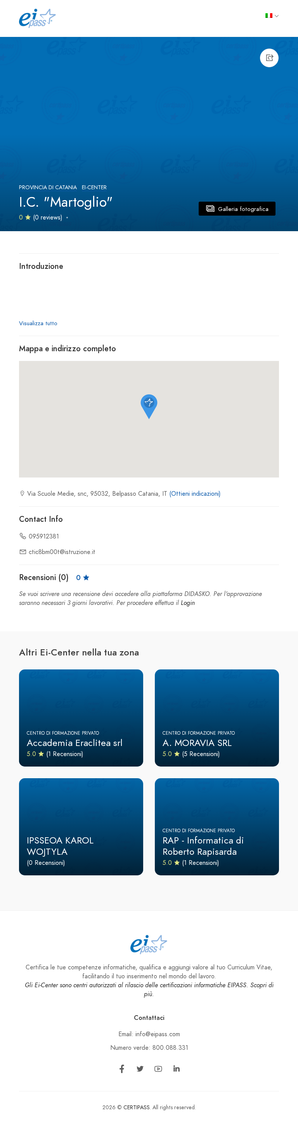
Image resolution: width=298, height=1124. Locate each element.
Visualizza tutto (38, 323)
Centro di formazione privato (63, 733)
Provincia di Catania (48, 187)
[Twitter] (140, 1070)
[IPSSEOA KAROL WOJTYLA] (81, 826)
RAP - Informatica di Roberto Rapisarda (203, 846)
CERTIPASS (136, 1107)
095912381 (44, 536)
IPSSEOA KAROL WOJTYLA (60, 846)
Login (188, 603)
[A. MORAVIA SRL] (217, 718)
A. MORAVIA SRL (197, 742)
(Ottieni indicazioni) (195, 494)
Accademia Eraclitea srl (75, 742)
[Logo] (37, 18)
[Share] (269, 58)
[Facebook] (121, 1070)
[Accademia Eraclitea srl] (81, 718)
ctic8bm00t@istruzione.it (62, 552)
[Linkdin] (176, 1070)
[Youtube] (158, 1070)
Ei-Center (94, 187)
